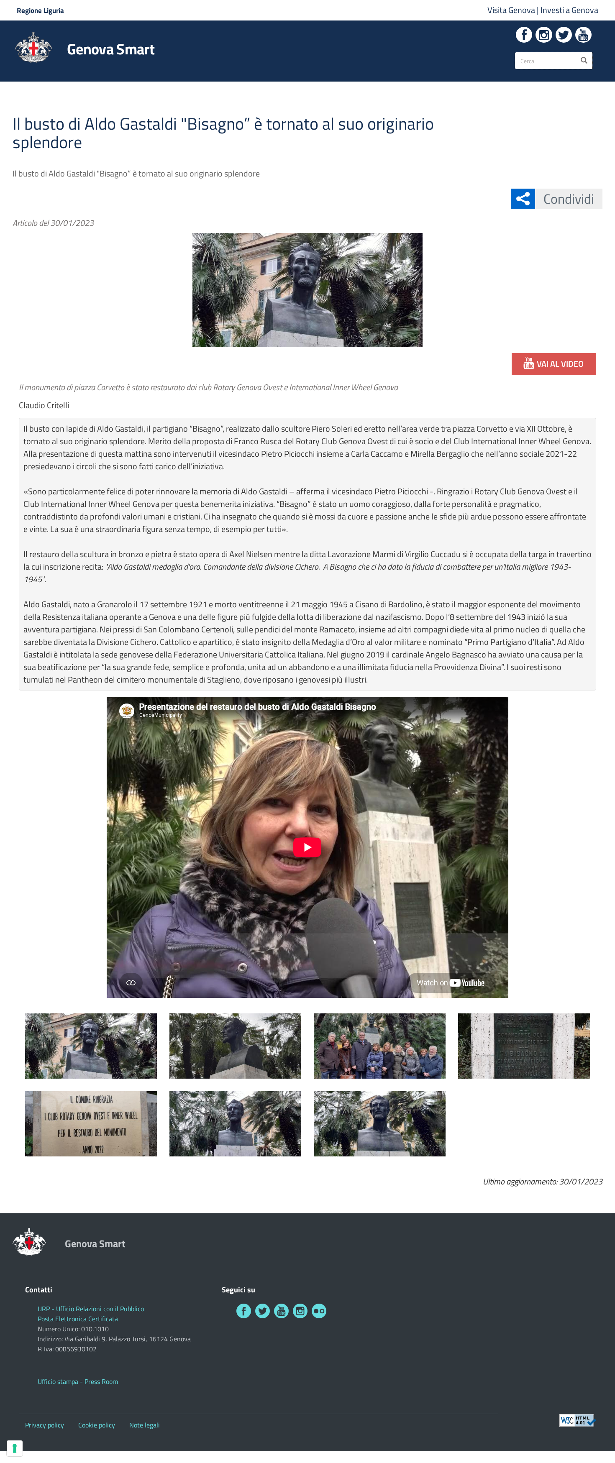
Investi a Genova (569, 9)
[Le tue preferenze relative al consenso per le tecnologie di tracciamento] (15, 1448)
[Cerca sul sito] (584, 60)
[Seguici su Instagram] (544, 35)
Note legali (144, 1425)
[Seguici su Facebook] (524, 35)
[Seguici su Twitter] (564, 35)
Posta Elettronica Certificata (78, 1319)
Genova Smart (110, 49)
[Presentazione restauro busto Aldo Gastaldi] (91, 1046)
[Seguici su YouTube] (583, 35)
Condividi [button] (568, 199)
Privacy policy (44, 1425)
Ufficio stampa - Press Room (78, 1381)
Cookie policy (96, 1425)
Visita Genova (512, 9)
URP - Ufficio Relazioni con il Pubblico (91, 1309)
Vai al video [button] (560, 363)
